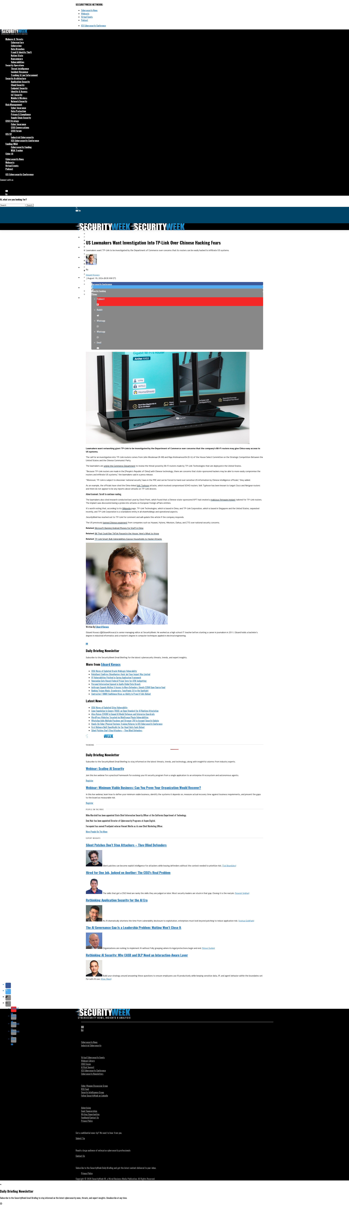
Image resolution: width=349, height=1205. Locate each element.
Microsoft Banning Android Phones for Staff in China (119, 528)
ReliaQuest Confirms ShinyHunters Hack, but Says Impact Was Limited (120, 674)
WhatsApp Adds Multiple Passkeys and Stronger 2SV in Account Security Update (125, 720)
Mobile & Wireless (19, 98)
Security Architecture (15, 78)
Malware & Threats (14, 39)
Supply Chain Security (21, 117)
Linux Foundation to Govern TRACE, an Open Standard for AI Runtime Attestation (124, 710)
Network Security (19, 101)
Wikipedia (126, 508)
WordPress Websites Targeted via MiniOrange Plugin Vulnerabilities (119, 717)
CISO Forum (16, 130)
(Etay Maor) (106, 979)
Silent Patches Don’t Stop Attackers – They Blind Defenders (116, 730)
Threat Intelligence (20, 68)
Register (89, 780)
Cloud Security (17, 85)
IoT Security (16, 94)
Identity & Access (19, 91)
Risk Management (13, 104)
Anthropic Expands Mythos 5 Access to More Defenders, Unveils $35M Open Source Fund (128, 687)
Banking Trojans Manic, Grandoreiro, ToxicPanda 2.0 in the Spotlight (119, 690)
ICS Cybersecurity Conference (93, 25)
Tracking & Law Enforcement (24, 75)
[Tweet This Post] (177, 287)
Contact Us (80, 1156)
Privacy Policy (87, 1121)
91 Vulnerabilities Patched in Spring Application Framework (116, 677)
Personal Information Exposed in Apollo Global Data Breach (115, 684)
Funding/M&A (11, 143)
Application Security (20, 81)
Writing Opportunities (90, 1114)
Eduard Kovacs (93, 275)
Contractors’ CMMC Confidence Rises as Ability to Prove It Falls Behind (121, 694)
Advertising (86, 1107)
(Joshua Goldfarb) (246, 920)
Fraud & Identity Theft (21, 52)
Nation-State (17, 55)
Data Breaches (18, 49)
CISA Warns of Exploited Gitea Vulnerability (109, 707)
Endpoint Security (19, 88)
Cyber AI (9, 153)
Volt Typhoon (143, 485)
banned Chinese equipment (115, 522)
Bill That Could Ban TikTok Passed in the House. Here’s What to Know (127, 533)
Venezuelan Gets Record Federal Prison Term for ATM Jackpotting (118, 680)
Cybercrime (16, 45)
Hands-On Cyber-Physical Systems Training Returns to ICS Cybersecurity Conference (126, 724)
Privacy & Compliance (21, 114)
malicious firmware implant (223, 499)
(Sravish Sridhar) (242, 893)
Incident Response (19, 71)
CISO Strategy (12, 121)
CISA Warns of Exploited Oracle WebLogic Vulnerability (114, 671)
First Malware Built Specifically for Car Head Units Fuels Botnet (118, 727)
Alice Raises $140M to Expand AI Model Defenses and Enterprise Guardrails (123, 714)
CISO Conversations (20, 127)
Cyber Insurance (18, 107)
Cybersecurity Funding (21, 147)
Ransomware (17, 58)
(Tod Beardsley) (229, 865)
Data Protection (18, 111)
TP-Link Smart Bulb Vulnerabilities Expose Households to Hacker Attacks (128, 539)
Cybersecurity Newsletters (92, 1073)
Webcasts (85, 13)
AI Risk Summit (87, 1067)
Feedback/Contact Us (90, 1117)
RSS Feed (85, 1089)
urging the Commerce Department (119, 465)
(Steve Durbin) (208, 948)
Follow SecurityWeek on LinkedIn (94, 1095)
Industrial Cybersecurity (22, 137)
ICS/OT (8, 134)
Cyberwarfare (17, 42)
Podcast (84, 20)
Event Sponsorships (89, 1111)
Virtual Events (87, 17)
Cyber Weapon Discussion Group (94, 1085)
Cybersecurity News (89, 10)
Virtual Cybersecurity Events (93, 1057)
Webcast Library (88, 1060)
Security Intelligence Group (92, 1092)
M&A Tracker (17, 150)
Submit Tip (80, 1138)
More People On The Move (96, 831)
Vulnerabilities (17, 62)
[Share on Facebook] (177, 283)
